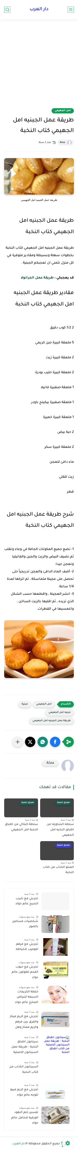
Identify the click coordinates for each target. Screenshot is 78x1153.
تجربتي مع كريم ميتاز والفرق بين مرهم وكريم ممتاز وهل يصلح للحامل (24, 1022)
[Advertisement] (39, 66)
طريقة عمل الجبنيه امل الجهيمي (51, 720)
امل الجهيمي (63, 110)
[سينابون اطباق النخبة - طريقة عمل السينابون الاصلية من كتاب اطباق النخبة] (55, 1044)
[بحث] (7, 9)
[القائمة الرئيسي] (71, 9)
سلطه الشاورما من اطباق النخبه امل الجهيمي (60, 830)
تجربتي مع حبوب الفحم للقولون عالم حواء (25, 972)
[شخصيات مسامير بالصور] (55, 924)
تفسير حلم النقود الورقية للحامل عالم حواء (24, 1118)
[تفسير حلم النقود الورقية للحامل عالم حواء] (55, 1115)
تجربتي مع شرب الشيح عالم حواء (27, 901)
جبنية (25, 704)
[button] (55, 742)
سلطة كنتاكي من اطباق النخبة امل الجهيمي (21, 827)
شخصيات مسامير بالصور (25, 924)
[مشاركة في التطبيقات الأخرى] (17, 742)
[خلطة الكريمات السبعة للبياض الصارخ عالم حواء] (55, 994)
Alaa (62, 142)
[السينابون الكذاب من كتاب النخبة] (55, 1069)
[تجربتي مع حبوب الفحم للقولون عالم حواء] (55, 970)
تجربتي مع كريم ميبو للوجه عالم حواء (24, 1092)
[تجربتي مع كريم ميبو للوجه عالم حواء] (55, 1092)
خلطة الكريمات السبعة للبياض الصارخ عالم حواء (26, 997)
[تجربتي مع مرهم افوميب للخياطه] (55, 947)
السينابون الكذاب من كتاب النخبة (23, 1069)
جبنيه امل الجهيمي (59, 712)
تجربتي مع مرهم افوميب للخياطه (27, 947)
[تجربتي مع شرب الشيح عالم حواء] (55, 901)
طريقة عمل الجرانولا (37, 278)
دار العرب (39, 9)
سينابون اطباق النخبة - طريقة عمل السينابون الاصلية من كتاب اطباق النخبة (24, 1048)
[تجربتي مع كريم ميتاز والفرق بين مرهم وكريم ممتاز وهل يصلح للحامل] (55, 1019)
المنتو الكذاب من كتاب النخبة (58, 870)
